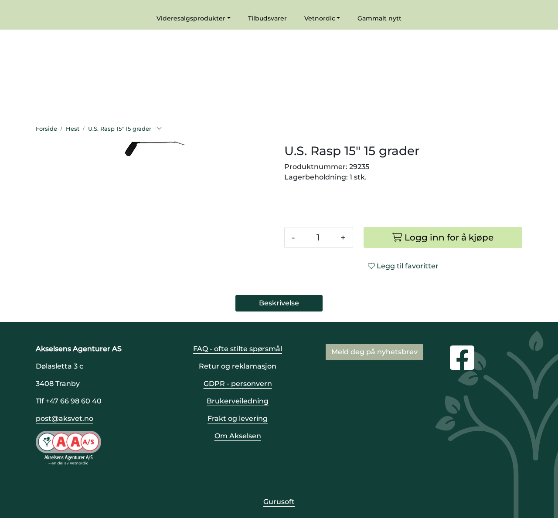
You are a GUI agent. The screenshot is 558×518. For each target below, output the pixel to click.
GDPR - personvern (238, 383)
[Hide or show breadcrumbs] (159, 129)
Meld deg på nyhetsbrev (374, 352)
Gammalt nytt (379, 18)
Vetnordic (319, 18)
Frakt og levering (238, 418)
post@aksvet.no (64, 418)
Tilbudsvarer (267, 18)
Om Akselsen (237, 436)
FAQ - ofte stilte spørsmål (237, 349)
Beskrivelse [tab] (279, 303)
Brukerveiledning (238, 401)
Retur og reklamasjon (237, 366)
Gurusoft (279, 502)
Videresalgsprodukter (191, 18)
